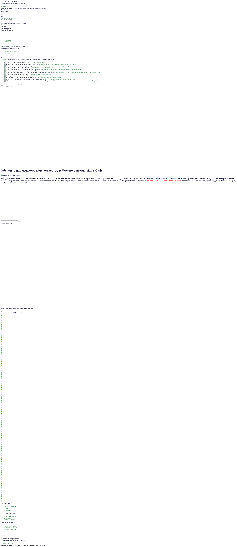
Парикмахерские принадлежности (41, 74)
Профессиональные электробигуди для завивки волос (62, 69)
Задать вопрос (9, 519)
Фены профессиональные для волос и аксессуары (58, 64)
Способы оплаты (10, 516)
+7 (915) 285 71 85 (7, 6)
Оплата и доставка (10, 51)
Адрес (6, 508)
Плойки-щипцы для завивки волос (41, 67)
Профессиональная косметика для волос (49, 71)
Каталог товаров (10, 526)
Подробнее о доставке (8, 18)
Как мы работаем (10, 507)
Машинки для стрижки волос (36, 62)
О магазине (8, 40)
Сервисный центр (10, 527)
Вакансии (7, 510)
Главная (3, 59)
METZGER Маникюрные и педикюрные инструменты (61, 79)
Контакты (7, 53)
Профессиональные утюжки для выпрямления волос (61, 66)
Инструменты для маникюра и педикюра (48, 77)
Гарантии (7, 42)
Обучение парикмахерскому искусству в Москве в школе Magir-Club (76, 81)
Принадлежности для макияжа (38, 76)
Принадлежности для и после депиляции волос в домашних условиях (78, 72)
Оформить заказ (10, 529)
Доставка (7, 518)
